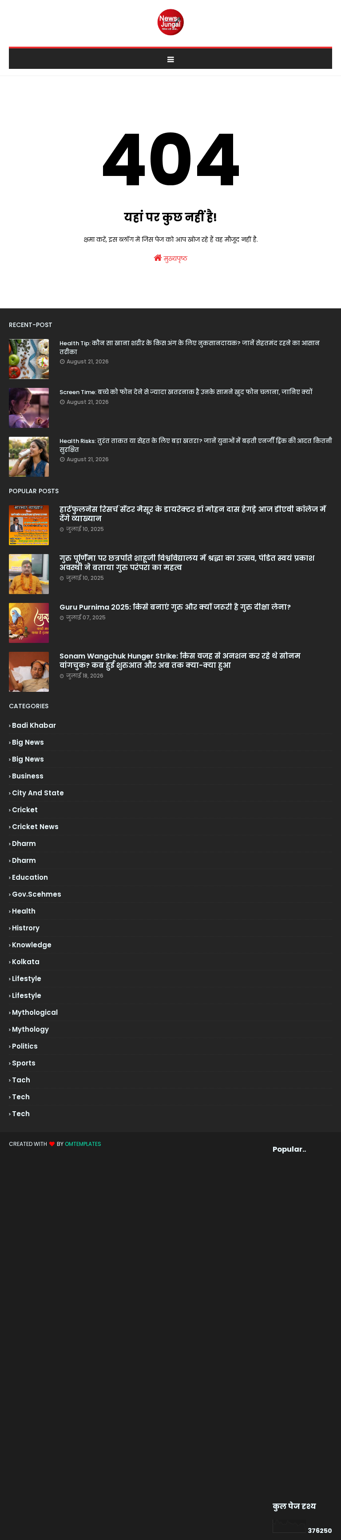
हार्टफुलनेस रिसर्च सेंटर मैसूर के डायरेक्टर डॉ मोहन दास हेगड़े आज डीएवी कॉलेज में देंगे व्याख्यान (192, 514)
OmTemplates (83, 1144)
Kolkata (26, 961)
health (24, 911)
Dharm (24, 860)
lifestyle (26, 978)
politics (25, 1046)
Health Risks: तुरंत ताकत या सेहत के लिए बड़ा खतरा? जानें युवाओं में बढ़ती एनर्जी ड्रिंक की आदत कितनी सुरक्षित (195, 445)
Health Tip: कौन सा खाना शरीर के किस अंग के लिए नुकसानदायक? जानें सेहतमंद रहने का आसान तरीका (189, 347)
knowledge (32, 945)
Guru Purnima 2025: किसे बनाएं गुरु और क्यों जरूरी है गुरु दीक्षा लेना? (175, 607)
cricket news (35, 826)
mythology (30, 1029)
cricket (25, 809)
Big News (28, 759)
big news (28, 742)
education (30, 877)
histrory (26, 928)
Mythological (35, 1012)
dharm (24, 843)
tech (21, 1096)
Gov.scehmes (36, 894)
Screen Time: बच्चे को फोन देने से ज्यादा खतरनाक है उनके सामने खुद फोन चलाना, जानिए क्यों (186, 392)
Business (28, 776)
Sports (24, 1063)
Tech (21, 1113)
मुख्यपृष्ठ (174, 258)
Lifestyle (26, 995)
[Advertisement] (287, 1328)
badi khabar (34, 725)
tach (21, 1080)
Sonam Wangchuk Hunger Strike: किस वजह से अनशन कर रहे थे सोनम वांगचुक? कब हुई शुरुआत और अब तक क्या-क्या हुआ (180, 661)
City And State (38, 793)
